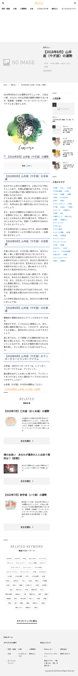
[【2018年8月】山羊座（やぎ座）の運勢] (27, 129)
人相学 (10, 576)
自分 (16, 598)
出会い (8, 581)
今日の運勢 (19, 576)
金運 (43, 603)
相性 (40, 594)
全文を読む (26, 440)
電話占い (28, 607)
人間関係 (23, 8)
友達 (30, 581)
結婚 (46, 594)
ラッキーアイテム (12, 572)
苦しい (32, 598)
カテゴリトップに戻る (27, 620)
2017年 (17, 558)
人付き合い (43, 572)
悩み (11, 589)
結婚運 (9, 598)
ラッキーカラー (25, 572)
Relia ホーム (8, 637)
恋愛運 (44, 585)
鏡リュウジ (19, 607)
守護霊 (45, 581)
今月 (27, 576)
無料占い (55, 8)
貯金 (10, 603)
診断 (38, 598)
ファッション (27, 567)
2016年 (9, 558)
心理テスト (29, 585)
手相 (26, 589)
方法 (42, 589)
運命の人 (35, 603)
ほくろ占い (33, 558)
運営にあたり (65, 653)
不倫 (35, 572)
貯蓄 (45, 598)
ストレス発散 (33, 563)
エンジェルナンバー (69, 8)
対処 (8, 585)
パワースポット (16, 567)
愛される (19, 589)
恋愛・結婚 (6, 8)
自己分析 (23, 598)
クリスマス (43, 558)
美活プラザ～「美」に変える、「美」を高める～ (51, 663)
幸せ (14, 585)
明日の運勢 (9, 594)
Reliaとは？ (48, 649)
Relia (59, 671)
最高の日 (32, 594)
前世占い (16, 581)
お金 (31, 8)
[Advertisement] (39, 26)
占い (24, 581)
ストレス (10, 563)
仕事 (15, 8)
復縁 (21, 585)
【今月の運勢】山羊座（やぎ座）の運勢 (22, 389)
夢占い (37, 581)
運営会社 (63, 649)
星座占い (18, 594)
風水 (36, 607)
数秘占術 (34, 589)
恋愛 (37, 585)
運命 (28, 603)
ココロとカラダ (42, 8)
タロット (43, 563)
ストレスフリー (21, 563)
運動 (21, 603)
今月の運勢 (35, 576)
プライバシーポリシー (50, 654)
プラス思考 (38, 567)
